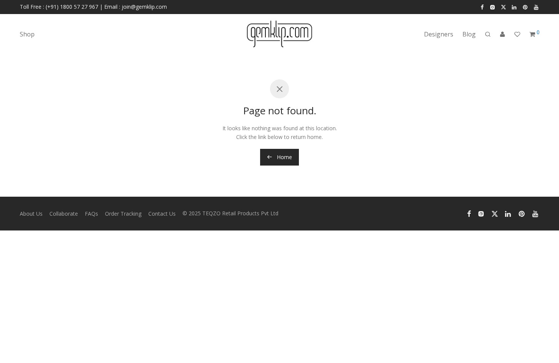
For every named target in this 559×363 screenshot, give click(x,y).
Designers (438, 34)
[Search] (487, 34)
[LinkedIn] (514, 6)
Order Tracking (123, 213)
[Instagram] (492, 6)
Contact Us (162, 213)
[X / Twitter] (503, 6)
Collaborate (63, 213)
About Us (31, 213)
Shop (27, 34)
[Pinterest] (525, 6)
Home (283, 157)
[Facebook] (482, 6)
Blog (469, 34)
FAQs (91, 213)
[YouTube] (536, 6)
